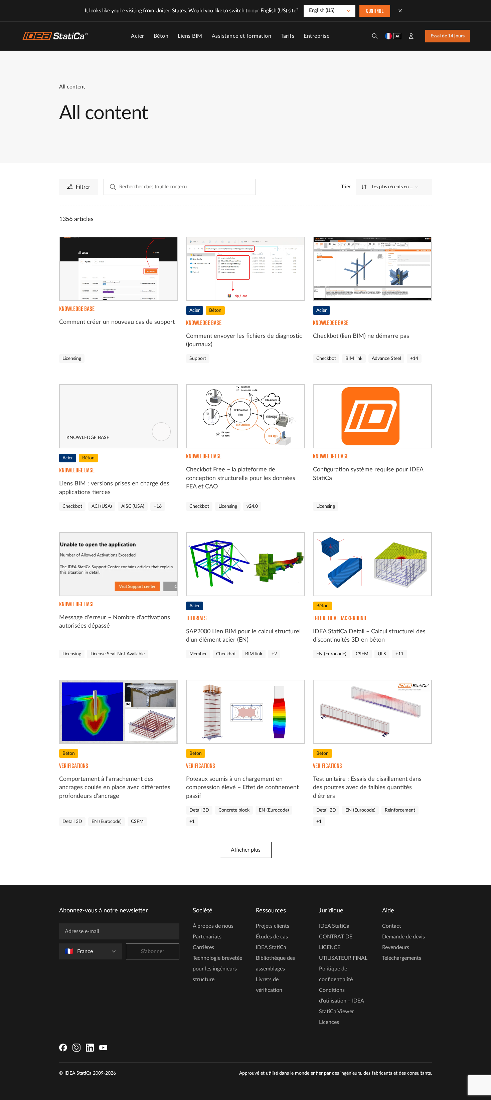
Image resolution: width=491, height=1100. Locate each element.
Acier (137, 36)
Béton (161, 36)
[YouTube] (103, 1048)
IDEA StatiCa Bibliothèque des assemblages (275, 958)
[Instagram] (76, 1048)
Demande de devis (403, 936)
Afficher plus (246, 850)
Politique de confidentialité (336, 974)
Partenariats (207, 936)
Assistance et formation (242, 36)
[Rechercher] (374, 36)
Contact (391, 926)
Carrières (203, 947)
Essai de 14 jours (448, 36)
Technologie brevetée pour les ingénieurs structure (217, 968)
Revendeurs (395, 947)
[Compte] (411, 36)
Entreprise (316, 36)
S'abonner (152, 951)
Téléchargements (401, 958)
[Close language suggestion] (400, 11)
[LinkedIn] (90, 1048)
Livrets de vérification (269, 985)
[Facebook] (63, 1048)
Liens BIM (190, 36)
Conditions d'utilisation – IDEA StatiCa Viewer (341, 1000)
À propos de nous (213, 926)
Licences (329, 1022)
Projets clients (272, 926)
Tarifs (287, 36)
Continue (374, 11)
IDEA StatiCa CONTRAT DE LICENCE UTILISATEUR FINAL (343, 942)
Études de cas (272, 936)
